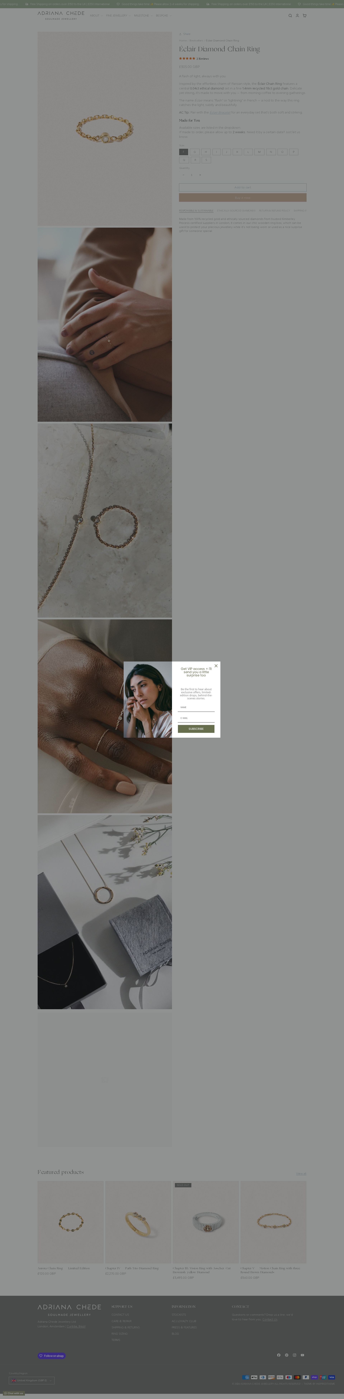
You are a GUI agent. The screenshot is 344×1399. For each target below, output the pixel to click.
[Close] (216, 666)
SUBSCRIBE (196, 729)
